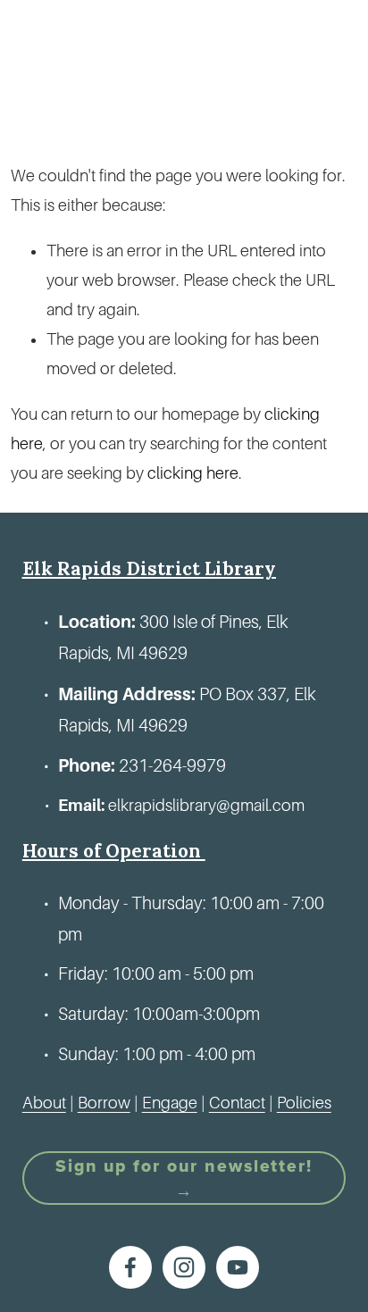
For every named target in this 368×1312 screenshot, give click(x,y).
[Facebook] (130, 1267)
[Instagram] (184, 1267)
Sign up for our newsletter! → (184, 1178)
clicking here (192, 473)
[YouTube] (237, 1267)
